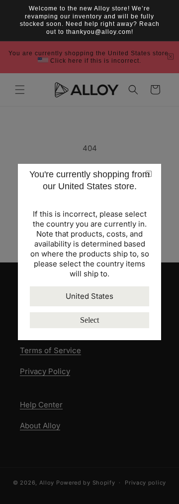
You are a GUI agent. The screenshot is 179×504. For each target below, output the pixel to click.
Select (89, 320)
